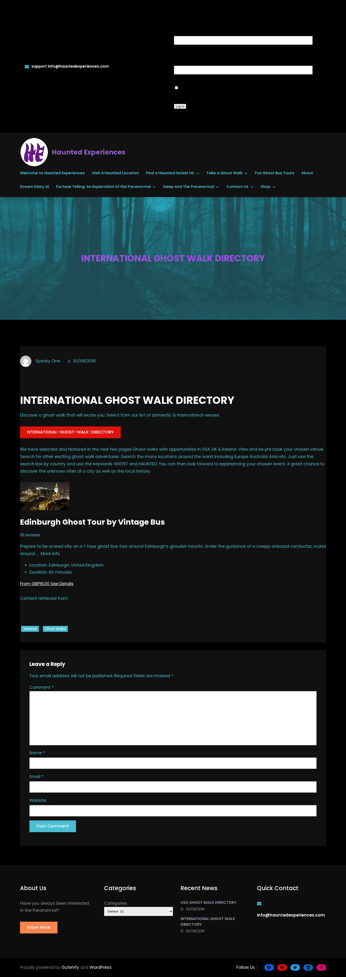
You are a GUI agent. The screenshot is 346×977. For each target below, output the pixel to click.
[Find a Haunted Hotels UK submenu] (197, 172)
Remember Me (203, 87)
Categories (115, 903)
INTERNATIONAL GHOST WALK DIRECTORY (208, 921)
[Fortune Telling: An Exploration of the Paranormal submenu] (154, 186)
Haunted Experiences (88, 152)
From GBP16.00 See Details (47, 584)
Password (190, 57)
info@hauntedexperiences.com (78, 66)
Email (36, 776)
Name (37, 753)
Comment (41, 687)
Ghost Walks (55, 628)
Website (37, 800)
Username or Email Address (219, 27)
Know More (38, 927)
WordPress (101, 967)
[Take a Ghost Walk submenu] (246, 172)
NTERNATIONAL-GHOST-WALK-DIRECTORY (70, 432)
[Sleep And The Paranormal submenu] (217, 186)
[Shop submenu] (274, 186)
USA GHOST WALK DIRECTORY (208, 902)
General (30, 628)
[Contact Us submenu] (251, 186)
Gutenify (70, 967)
